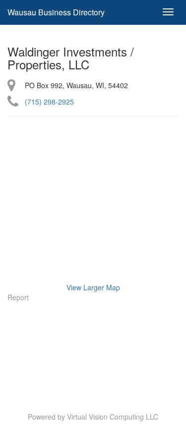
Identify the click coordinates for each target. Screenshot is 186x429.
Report (18, 297)
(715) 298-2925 (49, 102)
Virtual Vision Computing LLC (112, 417)
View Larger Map (93, 287)
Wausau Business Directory (56, 12)
